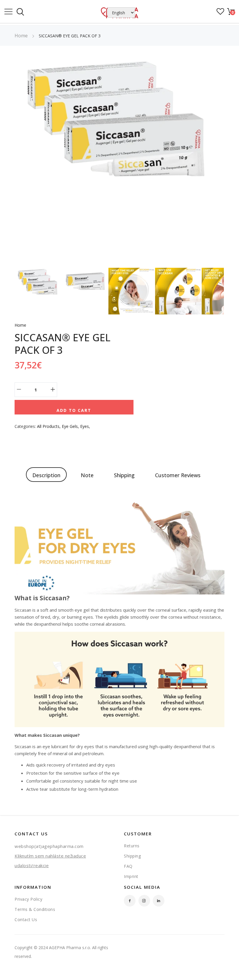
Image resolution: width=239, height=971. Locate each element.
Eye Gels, (71, 426)
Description (46, 475)
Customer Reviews (178, 475)
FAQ (128, 866)
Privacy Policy (28, 899)
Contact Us (26, 919)
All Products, (49, 426)
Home (21, 35)
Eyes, (85, 426)
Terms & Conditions (35, 909)
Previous (10, 162)
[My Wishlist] (220, 13)
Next (229, 162)
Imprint (131, 876)
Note (87, 475)
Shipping (124, 475)
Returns (132, 845)
